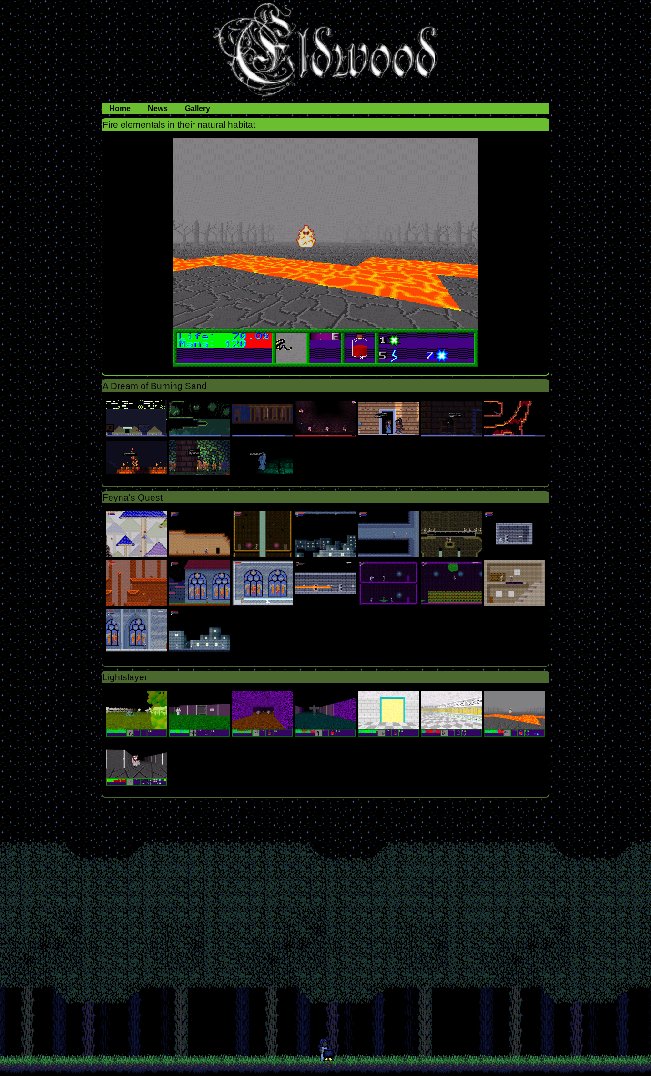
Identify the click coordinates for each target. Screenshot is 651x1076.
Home (120, 108)
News (159, 108)
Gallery (197, 108)
